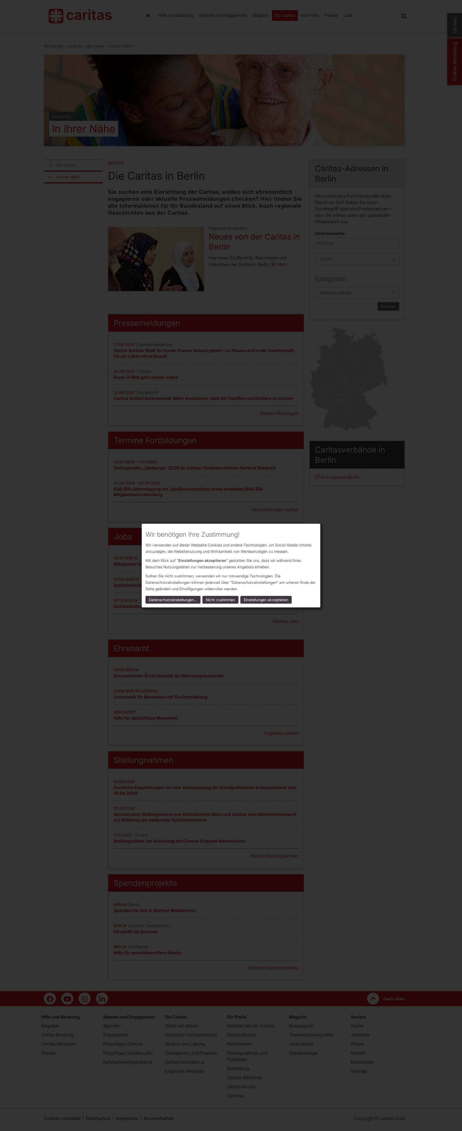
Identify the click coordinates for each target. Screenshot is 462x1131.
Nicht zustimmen (220, 599)
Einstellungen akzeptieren (266, 599)
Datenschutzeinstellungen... (173, 599)
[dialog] (231, 565)
